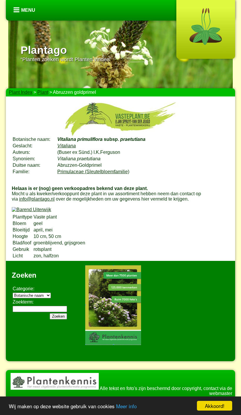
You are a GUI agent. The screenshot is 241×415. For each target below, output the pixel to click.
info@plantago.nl (37, 198)
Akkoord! (215, 405)
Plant (42, 92)
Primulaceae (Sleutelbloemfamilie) (93, 171)
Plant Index (20, 92)
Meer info (126, 406)
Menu (28, 10)
